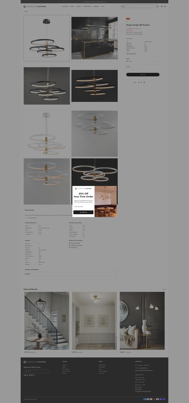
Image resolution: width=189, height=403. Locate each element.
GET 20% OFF (83, 212)
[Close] (115, 188)
